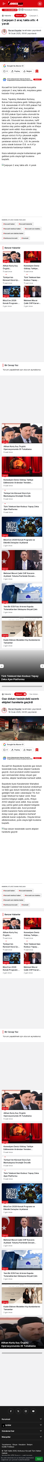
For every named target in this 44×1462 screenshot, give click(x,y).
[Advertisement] (22, 191)
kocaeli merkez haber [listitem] (12, 229)
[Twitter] (18, 1411)
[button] (40, 3)
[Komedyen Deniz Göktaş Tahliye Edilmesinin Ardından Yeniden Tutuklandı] (32, 261)
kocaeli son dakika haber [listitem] (13, 233)
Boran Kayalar (15, 30)
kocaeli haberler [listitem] (25, 224)
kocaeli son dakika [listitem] (32, 229)
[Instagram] (26, 1411)
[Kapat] (3, 1425)
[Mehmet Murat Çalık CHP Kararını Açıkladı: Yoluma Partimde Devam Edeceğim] (32, 296)
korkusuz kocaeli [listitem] (10, 238)
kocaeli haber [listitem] (9, 224)
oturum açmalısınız (32, 370)
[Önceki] (19, 10)
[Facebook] (11, 1411)
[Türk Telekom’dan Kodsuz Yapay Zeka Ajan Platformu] (32, 279)
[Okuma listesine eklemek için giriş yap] (37, 71)
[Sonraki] (22, 10)
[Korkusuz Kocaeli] (15, 3)
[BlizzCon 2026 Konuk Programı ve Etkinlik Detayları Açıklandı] (11, 296)
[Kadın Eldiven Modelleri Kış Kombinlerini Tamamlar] (22, 632)
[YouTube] (33, 1411)
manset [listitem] (25, 238)
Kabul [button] (39, 1459)
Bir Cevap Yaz (11, 365)
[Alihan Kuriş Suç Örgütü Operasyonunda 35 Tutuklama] (11, 261)
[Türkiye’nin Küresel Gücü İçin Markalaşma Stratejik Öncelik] (11, 279)
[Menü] (4, 3)
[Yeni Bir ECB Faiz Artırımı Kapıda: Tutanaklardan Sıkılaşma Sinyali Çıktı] (22, 599)
